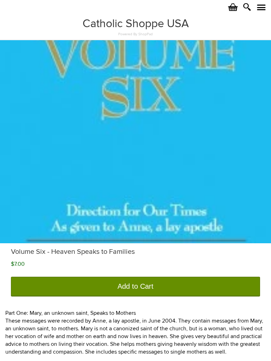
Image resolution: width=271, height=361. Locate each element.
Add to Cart (135, 286)
